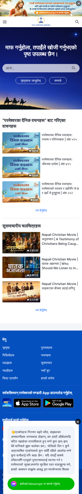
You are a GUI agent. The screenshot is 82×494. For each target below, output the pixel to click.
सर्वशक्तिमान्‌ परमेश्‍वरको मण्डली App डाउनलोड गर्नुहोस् (37, 393)
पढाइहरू (7, 363)
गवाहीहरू (7, 370)
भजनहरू (46, 355)
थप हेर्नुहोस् (41, 210)
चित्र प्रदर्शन (10, 378)
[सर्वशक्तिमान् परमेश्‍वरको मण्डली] (41, 21)
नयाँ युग (45, 370)
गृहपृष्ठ (6, 348)
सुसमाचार (46, 363)
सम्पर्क (58, 81)
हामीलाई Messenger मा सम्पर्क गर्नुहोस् (40, 483)
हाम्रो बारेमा (47, 378)
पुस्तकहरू (46, 348)
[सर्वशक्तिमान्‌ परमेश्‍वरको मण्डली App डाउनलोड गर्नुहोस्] (7, 403)
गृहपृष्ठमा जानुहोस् (31, 81)
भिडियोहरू (8, 355)
